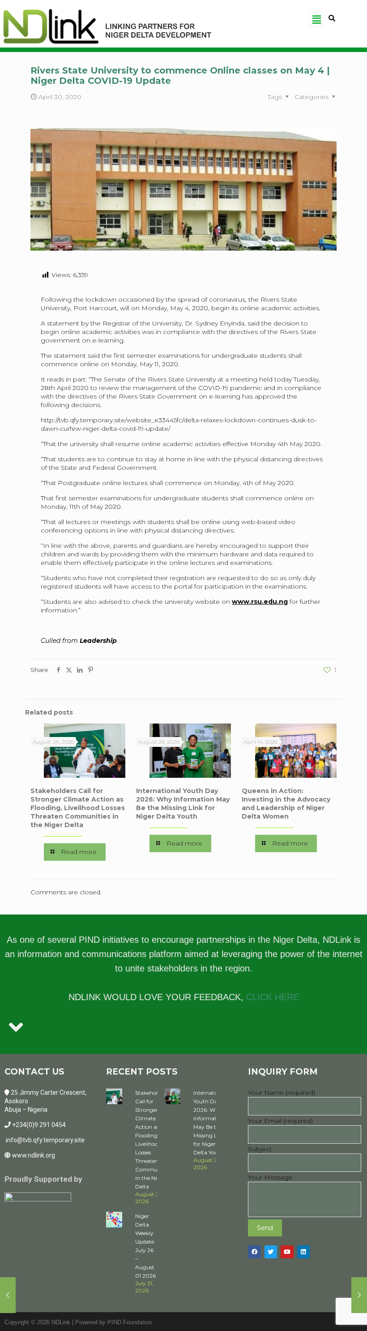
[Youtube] (287, 1251)
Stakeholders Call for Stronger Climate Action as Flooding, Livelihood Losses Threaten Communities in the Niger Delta (77, 808)
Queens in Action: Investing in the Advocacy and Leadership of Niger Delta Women (286, 803)
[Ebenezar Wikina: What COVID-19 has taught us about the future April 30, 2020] (359, 1295)
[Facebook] (254, 1251)
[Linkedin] (303, 1251)
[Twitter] (271, 1251)
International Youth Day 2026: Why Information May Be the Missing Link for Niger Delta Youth (183, 803)
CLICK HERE (272, 997)
